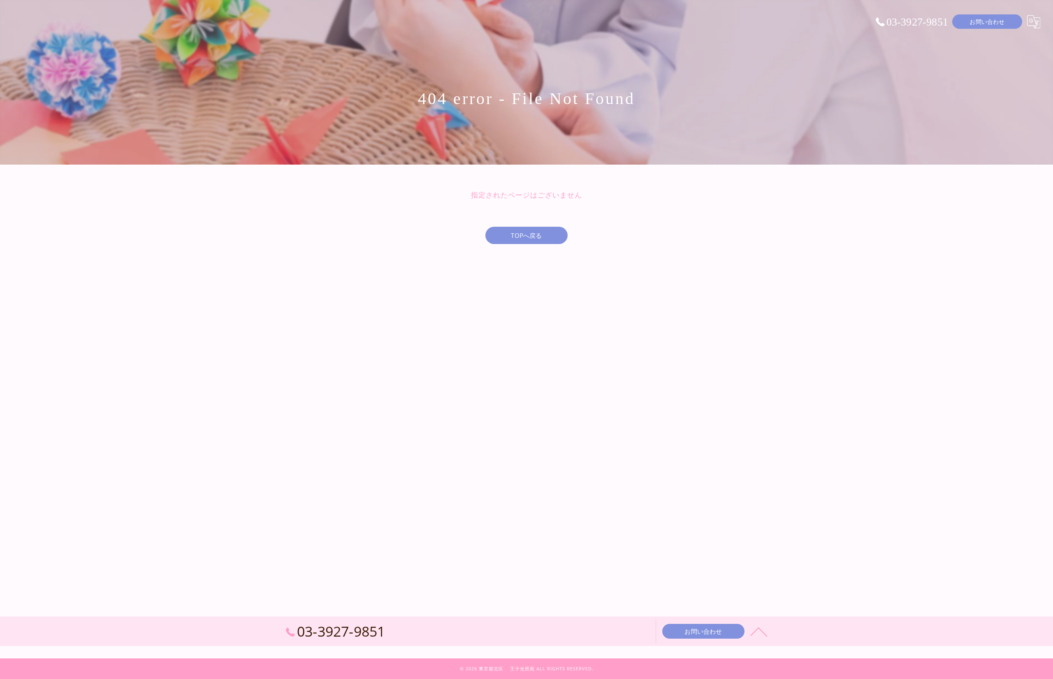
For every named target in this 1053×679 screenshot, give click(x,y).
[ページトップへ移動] (759, 631)
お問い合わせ (987, 22)
